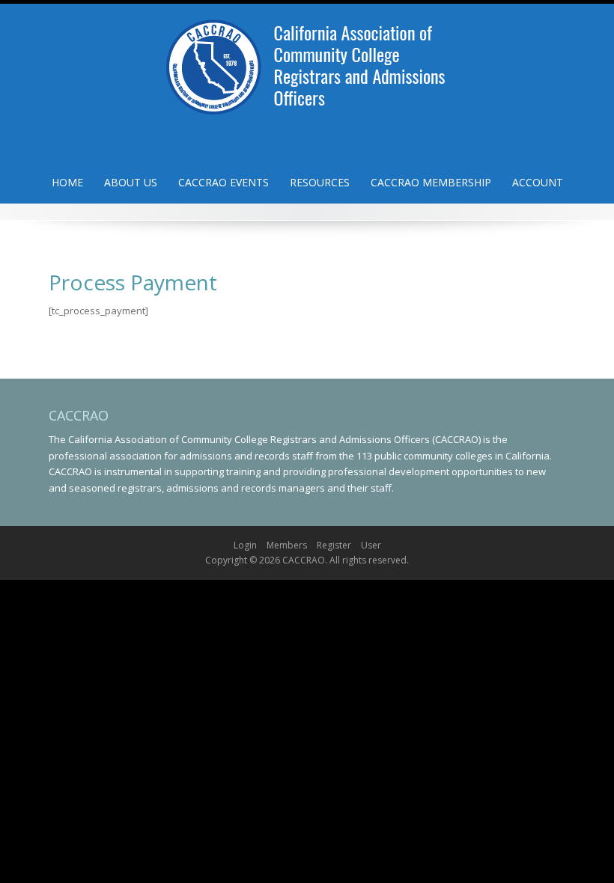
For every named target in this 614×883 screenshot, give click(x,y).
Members (287, 545)
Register (334, 545)
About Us (130, 182)
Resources (320, 182)
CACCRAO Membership (431, 182)
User (371, 545)
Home (67, 182)
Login (245, 545)
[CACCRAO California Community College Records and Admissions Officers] (307, 62)
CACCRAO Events (223, 182)
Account (537, 182)
